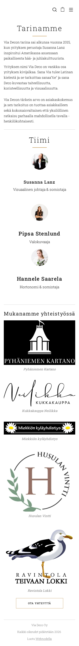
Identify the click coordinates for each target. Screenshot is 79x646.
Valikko (71, 9)
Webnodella (44, 639)
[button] (54, 9)
